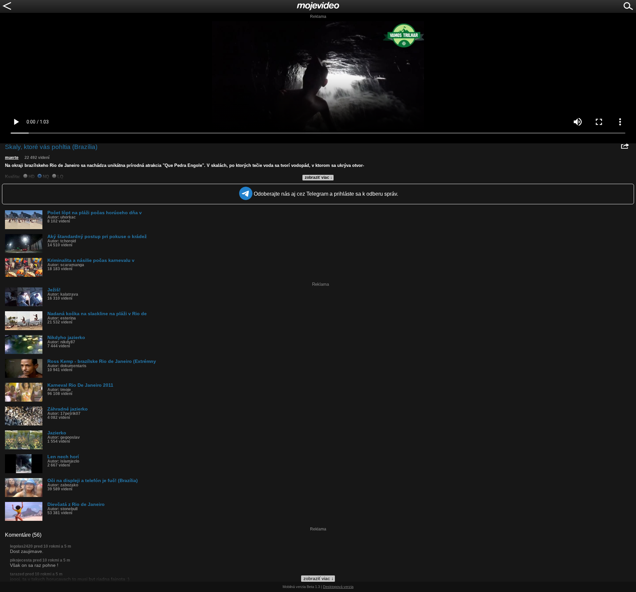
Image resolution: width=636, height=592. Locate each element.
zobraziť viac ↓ (318, 177)
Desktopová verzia (338, 587)
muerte (12, 158)
